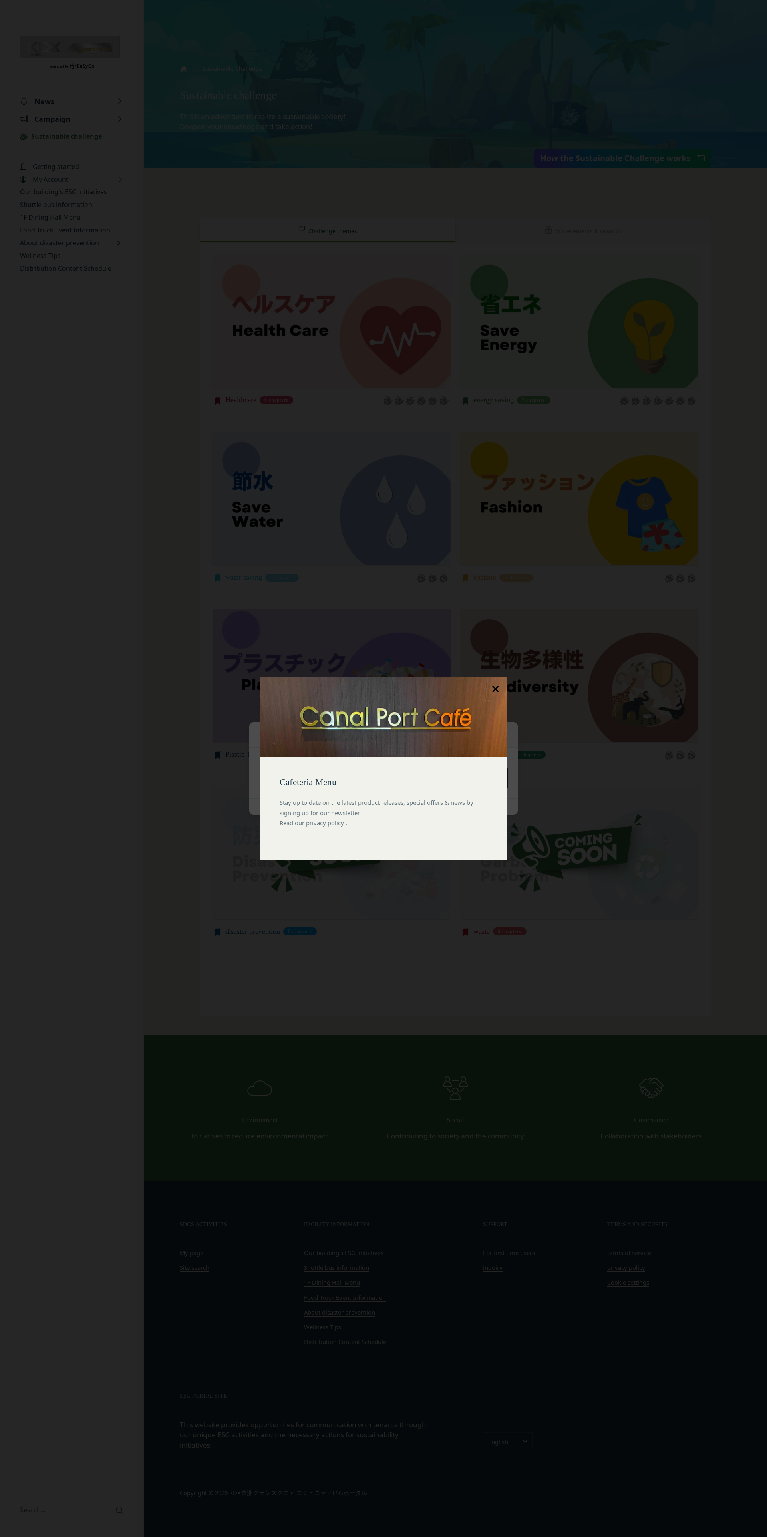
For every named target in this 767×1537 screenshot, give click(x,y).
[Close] (495, 689)
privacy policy (325, 823)
